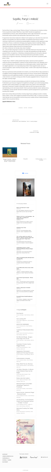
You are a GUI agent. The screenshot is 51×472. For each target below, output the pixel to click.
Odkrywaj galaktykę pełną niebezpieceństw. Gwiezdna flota (25, 258)
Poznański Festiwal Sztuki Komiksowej (24, 296)
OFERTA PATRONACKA (7, 456)
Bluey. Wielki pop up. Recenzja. (25, 364)
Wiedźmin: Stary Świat (21, 227)
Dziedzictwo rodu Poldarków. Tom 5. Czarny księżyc (24, 121)
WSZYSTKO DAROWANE (23, 324)
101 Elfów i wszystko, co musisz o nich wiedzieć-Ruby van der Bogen (25, 371)
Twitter (25, 107)
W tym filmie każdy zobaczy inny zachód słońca (25, 268)
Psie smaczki (20, 313)
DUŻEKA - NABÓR (6, 460)
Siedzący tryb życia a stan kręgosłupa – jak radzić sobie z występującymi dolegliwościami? (25, 217)
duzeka (25, 15)
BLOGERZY (5, 462)
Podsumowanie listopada (23, 358)
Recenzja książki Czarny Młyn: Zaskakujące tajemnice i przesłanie (24, 385)
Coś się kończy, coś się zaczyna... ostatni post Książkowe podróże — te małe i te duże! (25, 401)
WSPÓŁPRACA (5, 458)
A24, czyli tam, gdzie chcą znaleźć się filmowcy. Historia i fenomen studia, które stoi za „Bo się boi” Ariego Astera (25, 237)
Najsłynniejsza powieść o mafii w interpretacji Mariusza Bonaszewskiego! (25, 248)
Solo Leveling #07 (21, 319)
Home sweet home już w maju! (23, 207)
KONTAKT (4, 454)
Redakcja (21, 23)
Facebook (21, 107)
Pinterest (30, 107)
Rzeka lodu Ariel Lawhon (23, 378)
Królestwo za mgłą (34, 132)
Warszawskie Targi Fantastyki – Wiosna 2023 (25, 278)
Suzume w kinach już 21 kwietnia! (23, 287)
